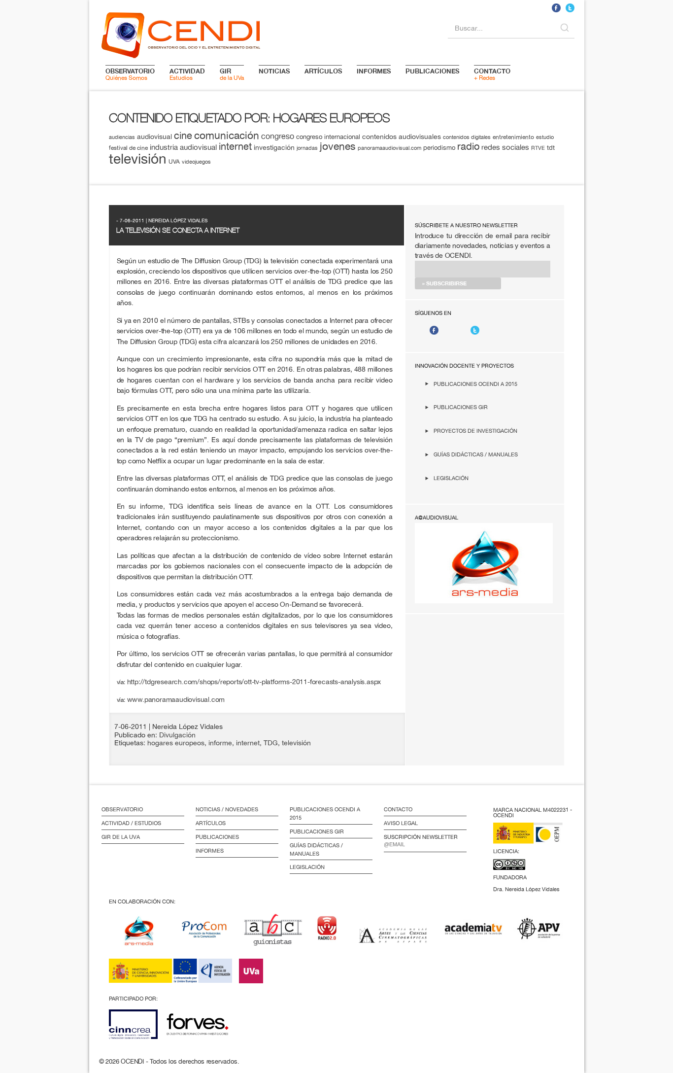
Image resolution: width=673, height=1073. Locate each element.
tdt (551, 147)
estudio (545, 137)
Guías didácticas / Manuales (476, 454)
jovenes (338, 146)
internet (235, 146)
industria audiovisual (183, 146)
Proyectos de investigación (475, 430)
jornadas (307, 147)
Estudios (187, 74)
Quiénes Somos (130, 74)
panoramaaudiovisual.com (389, 148)
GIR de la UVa (120, 837)
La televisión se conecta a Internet (177, 230)
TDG (271, 743)
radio (468, 146)
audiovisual (154, 136)
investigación (274, 147)
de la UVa (232, 74)
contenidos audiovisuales (401, 136)
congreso (277, 136)
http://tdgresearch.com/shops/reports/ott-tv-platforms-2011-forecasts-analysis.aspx (254, 681)
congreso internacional (328, 136)
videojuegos (196, 162)
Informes (210, 851)
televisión (138, 158)
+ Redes (492, 74)
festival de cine (128, 147)
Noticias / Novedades (227, 809)
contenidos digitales (467, 137)
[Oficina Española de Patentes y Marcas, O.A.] (535, 839)
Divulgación (177, 735)
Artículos (211, 823)
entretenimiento (513, 136)
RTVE (538, 147)
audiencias (122, 137)
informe (220, 743)
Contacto (398, 809)
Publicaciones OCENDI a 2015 (475, 384)
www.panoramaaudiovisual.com (176, 699)
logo (180, 33)
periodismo (439, 147)
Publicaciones (217, 837)
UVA (174, 161)
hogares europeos (175, 743)
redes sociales (505, 147)
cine (183, 135)
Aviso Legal (401, 823)
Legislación (451, 478)
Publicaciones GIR (461, 407)
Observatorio (122, 809)
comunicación (226, 135)
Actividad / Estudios (131, 823)
